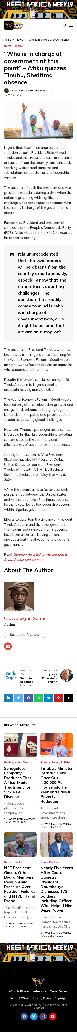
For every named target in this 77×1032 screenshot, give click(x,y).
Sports (17, 862)
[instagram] (43, 1016)
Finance (45, 762)
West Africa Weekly (22, 819)
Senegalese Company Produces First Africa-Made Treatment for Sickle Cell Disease (17, 782)
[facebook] (24, 1016)
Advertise (39, 991)
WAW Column (59, 991)
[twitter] (34, 1016)
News (7, 45)
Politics (18, 45)
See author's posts (24, 634)
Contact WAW (19, 998)
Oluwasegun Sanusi (23, 90)
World (27, 762)
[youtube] (52, 1016)
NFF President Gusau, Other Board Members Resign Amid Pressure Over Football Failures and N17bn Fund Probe (19, 884)
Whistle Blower (19, 991)
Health (8, 762)
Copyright (61, 998)
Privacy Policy (42, 998)
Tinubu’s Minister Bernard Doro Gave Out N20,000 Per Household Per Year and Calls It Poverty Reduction (56, 785)
